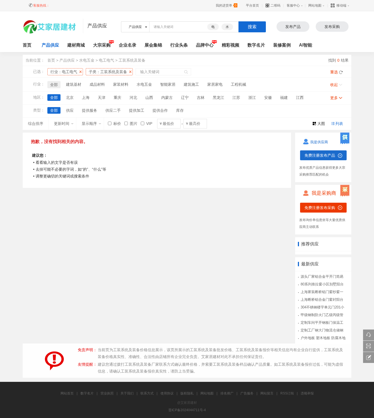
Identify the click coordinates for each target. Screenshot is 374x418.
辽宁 (185, 97)
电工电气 (106, 60)
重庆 (117, 97)
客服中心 (293, 5)
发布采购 (332, 26)
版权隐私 (187, 393)
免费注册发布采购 (319, 207)
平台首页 (252, 5)
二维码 (275, 5)
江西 (300, 97)
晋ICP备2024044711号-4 (187, 410)
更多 (334, 98)
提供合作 (160, 110)
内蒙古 (167, 97)
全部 (54, 84)
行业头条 (179, 45)
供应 (70, 110)
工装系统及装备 (132, 60)
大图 (321, 123)
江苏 (236, 97)
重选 (334, 72)
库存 (180, 110)
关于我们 (127, 393)
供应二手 (113, 110)
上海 (86, 97)
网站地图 (314, 5)
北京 (70, 97)
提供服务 (89, 110)
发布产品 (293, 26)
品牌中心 (205, 45)
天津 (101, 97)
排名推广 (227, 393)
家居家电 (215, 84)
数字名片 (256, 45)
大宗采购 (102, 45)
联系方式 (147, 393)
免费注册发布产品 (319, 155)
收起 (334, 85)
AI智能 (305, 45)
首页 (51, 60)
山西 (149, 97)
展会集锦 (153, 45)
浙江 (252, 97)
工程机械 (238, 84)
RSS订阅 (287, 393)
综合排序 (35, 123)
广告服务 (247, 393)
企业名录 (127, 45)
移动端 (341, 5)
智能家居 (168, 84)
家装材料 (120, 84)
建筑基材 (73, 84)
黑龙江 (218, 97)
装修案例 (282, 45)
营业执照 (107, 393)
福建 (284, 97)
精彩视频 (230, 45)
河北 (133, 97)
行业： (63, 72)
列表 (339, 123)
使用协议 (167, 393)
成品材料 (97, 84)
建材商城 (76, 45)
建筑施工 (191, 84)
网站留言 (267, 393)
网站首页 (67, 393)
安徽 (268, 97)
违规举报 (307, 393)
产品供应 (50, 45)
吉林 (201, 97)
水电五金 (86, 60)
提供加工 (136, 110)
